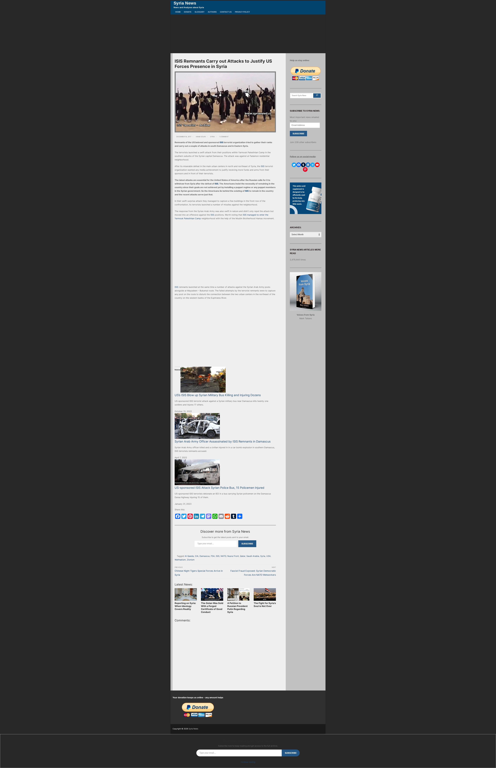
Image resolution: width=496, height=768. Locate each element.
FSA (213, 556)
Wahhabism (180, 559)
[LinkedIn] (196, 516)
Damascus (205, 556)
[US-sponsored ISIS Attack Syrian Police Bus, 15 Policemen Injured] (225, 472)
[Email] (221, 516)
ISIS (221, 142)
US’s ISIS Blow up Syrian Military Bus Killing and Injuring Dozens (218, 395)
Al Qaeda (189, 556)
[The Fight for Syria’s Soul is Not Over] (265, 594)
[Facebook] (178, 516)
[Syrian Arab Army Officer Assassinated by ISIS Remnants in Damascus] (225, 426)
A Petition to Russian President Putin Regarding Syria (237, 607)
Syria (212, 137)
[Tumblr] (233, 516)
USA (268, 556)
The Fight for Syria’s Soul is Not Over (265, 604)
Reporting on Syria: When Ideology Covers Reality (185, 606)
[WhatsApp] (215, 516)
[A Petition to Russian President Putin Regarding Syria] (238, 594)
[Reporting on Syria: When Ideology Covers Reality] (186, 594)
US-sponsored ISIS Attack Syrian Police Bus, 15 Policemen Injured (219, 487)
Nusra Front (233, 556)
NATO (223, 556)
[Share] (240, 516)
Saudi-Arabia (252, 556)
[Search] (317, 95)
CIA (196, 556)
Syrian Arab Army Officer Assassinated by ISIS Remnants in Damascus (223, 441)
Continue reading (248, 762)
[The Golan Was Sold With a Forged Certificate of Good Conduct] (212, 594)
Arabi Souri (200, 137)
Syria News (185, 3)
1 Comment (224, 137)
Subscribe (247, 543)
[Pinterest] (190, 516)
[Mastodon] (209, 516)
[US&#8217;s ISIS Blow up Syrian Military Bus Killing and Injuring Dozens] (225, 380)
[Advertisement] (248, 34)
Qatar (242, 556)
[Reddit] (227, 516)
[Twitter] (184, 516)
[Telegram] (202, 516)
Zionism (191, 559)
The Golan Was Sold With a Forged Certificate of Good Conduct (212, 607)
